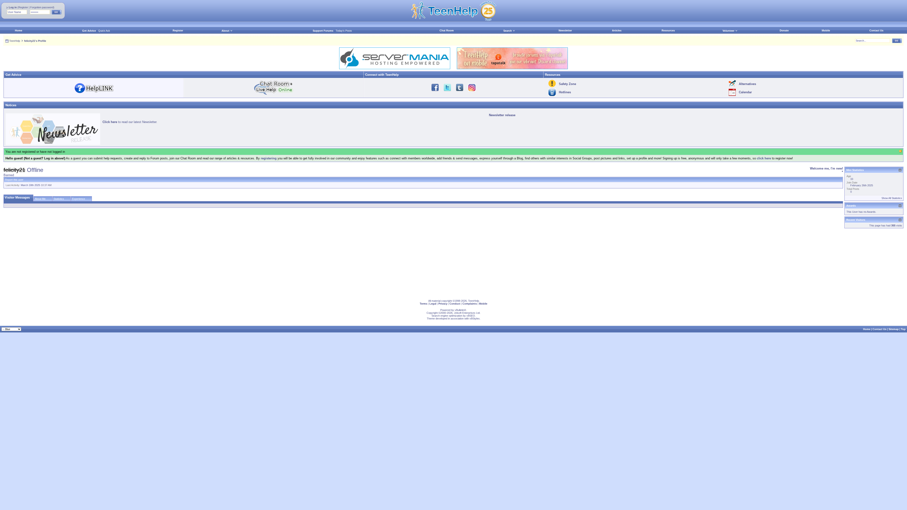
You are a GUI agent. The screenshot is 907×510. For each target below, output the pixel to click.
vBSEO (470, 315)
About (225, 30)
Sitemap (894, 329)
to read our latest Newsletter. (130, 122)
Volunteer (728, 30)
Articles (616, 30)
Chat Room (447, 30)
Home (18, 30)
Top (903, 329)
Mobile (826, 30)
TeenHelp (14, 40)
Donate (784, 30)
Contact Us (876, 30)
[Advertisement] (145, 263)
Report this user (14, 179)
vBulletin (459, 310)
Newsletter (565, 30)
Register (23, 7)
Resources (668, 30)
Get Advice (89, 30)
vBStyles (475, 318)
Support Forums (323, 30)
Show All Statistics (891, 198)
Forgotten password (41, 7)
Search (507, 30)
